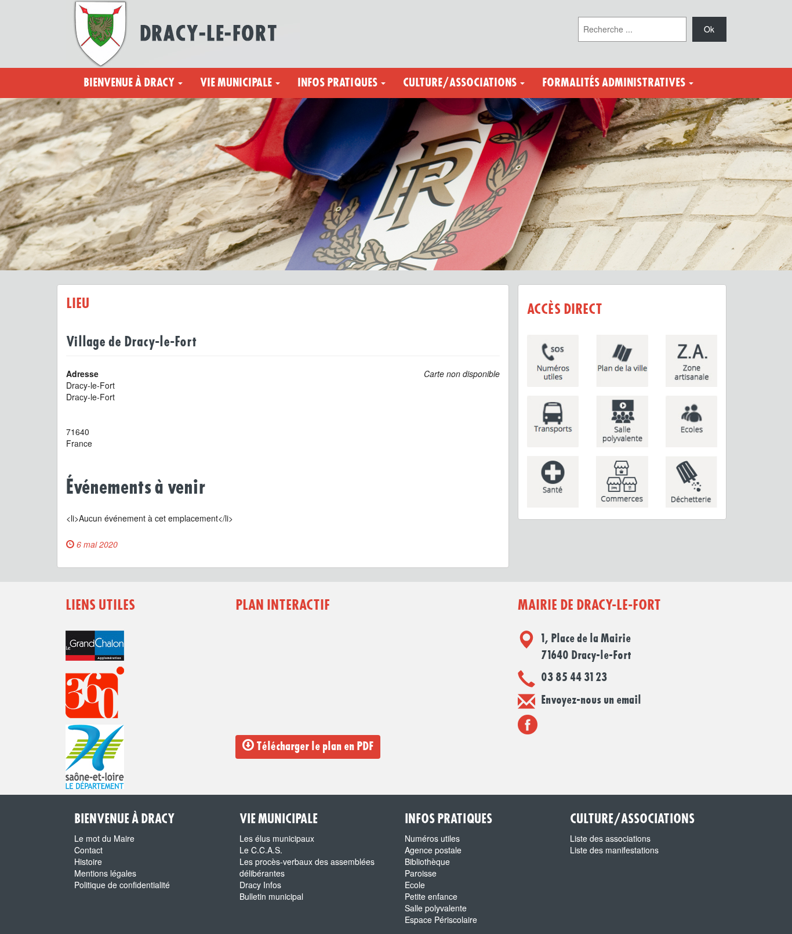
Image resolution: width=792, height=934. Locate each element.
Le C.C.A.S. (260, 850)
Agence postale (433, 850)
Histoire (88, 861)
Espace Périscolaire (441, 919)
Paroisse (421, 873)
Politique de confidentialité (122, 884)
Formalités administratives (615, 83)
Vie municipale (237, 83)
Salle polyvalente (436, 908)
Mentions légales (105, 873)
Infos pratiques (338, 83)
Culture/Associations (461, 83)
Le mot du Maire (104, 838)
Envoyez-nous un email (591, 700)
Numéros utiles (432, 838)
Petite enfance (431, 896)
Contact (88, 850)
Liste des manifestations (614, 850)
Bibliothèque (427, 861)
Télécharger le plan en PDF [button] (313, 746)
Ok (709, 29)
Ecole (415, 884)
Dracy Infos (260, 884)
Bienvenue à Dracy (130, 83)
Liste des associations (610, 838)
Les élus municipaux (276, 838)
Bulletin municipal (271, 896)
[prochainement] (527, 724)
